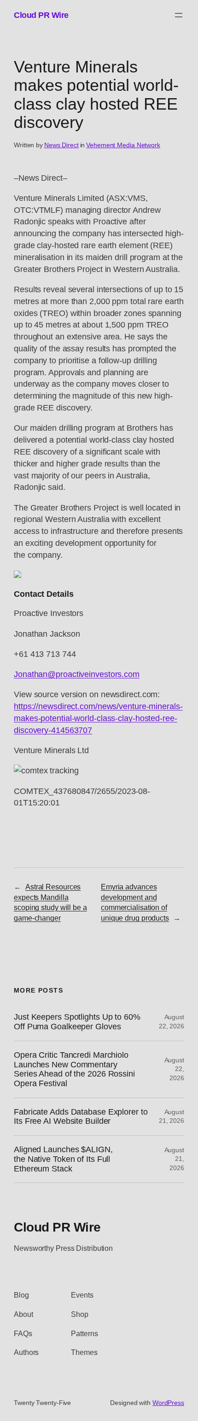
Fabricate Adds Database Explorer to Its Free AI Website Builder (81, 1116)
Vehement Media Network (123, 145)
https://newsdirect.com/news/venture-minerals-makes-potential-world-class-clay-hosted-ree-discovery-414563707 (98, 718)
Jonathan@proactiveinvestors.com (77, 674)
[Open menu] (178, 15)
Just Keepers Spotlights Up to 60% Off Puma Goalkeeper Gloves (77, 1021)
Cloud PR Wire (41, 15)
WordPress (168, 1402)
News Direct (61, 145)
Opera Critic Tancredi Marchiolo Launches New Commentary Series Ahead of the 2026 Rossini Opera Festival (74, 1069)
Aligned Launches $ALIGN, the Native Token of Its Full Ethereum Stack (63, 1159)
